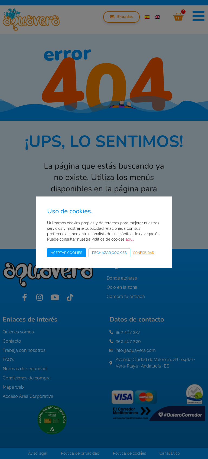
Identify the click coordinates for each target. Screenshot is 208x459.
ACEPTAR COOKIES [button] (66, 253)
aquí (129, 239)
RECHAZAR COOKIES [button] (109, 253)
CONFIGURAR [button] (143, 253)
